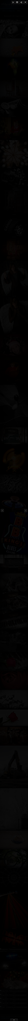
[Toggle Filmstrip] (17, 2)
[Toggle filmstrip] (14, 1020)
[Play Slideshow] (13, 2)
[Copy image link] (21, 2)
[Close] (25, 2)
